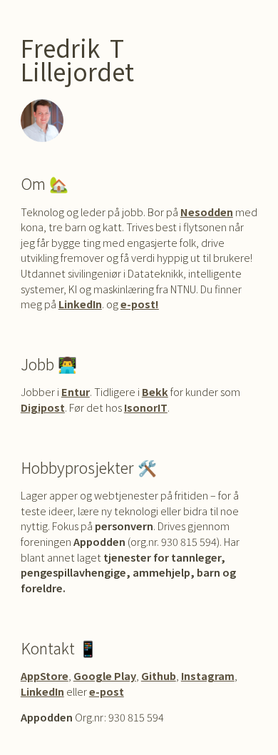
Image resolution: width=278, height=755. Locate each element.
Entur (75, 391)
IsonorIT (146, 407)
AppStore (44, 675)
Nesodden (206, 211)
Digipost (43, 407)
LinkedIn (80, 303)
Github (158, 675)
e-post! (139, 303)
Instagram (208, 675)
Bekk (155, 391)
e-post (106, 691)
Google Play (104, 675)
